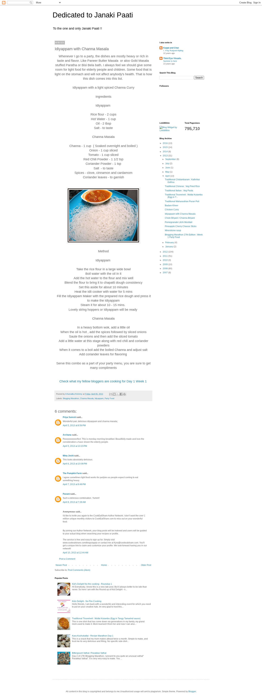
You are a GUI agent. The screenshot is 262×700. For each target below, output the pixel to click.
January (169, 246)
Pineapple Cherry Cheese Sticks (180, 226)
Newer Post (61, 565)
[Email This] (111, 394)
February (169, 242)
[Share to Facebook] (121, 394)
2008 (165, 268)
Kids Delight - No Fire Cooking (86, 601)
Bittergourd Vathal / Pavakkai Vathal (89, 653)
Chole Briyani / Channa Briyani (180, 218)
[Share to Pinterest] (124, 394)
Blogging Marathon (71, 398)
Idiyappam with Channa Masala (180, 214)
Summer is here (170, 61)
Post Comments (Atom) (79, 570)
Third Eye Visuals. (172, 58)
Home (104, 565)
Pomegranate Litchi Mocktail (178, 222)
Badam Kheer (171, 205)
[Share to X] (117, 394)
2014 (165, 151)
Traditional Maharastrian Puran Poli (182, 201)
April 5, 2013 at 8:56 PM (74, 425)
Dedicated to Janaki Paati (93, 15)
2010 (165, 260)
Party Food (109, 398)
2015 (165, 147)
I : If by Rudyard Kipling (173, 50)
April (167, 176)
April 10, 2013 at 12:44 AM (75, 552)
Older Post (146, 565)
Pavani (66, 494)
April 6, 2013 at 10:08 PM (75, 463)
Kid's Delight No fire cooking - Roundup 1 (92, 584)
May (167, 172)
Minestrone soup (173, 230)
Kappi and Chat (171, 48)
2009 (165, 264)
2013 (165, 155)
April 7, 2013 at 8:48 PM (74, 484)
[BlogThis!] (114, 394)
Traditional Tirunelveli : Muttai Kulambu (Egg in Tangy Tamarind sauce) (106, 618)
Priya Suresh (69, 417)
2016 (165, 143)
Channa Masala (87, 398)
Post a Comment (67, 559)
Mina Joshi (68, 455)
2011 (165, 256)
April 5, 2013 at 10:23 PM (75, 446)
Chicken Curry (172, 209)
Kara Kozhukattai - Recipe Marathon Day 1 (92, 636)
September (170, 159)
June (168, 167)
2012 (165, 252)
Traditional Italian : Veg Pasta (179, 190)
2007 (165, 272)
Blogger (192, 691)
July (167, 163)
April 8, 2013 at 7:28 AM (74, 502)
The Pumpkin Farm (72, 473)
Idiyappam (99, 398)
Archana (67, 435)
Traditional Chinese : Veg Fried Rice (182, 186)
